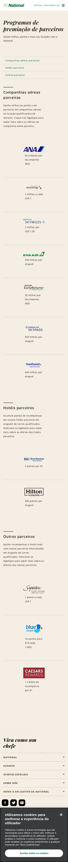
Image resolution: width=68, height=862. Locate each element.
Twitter (13, 802)
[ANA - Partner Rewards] (34, 158)
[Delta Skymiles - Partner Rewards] (34, 228)
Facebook (5, 802)
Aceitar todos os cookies (34, 853)
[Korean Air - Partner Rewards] (34, 336)
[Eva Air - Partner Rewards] (34, 261)
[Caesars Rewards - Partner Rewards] (34, 682)
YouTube (21, 802)
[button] (47, 5)
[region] (34, 835)
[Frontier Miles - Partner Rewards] (34, 297)
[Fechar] (61, 815)
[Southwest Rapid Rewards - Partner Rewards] (34, 372)
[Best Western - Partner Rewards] (34, 465)
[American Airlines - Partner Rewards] (34, 194)
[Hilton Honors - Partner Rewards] (34, 499)
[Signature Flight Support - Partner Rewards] (34, 596)
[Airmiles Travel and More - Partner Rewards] (34, 638)
